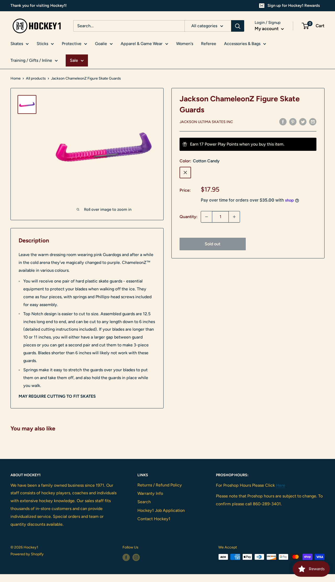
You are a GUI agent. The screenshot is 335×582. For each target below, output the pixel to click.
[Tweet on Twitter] (302, 121)
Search (144, 501)
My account (267, 28)
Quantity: (189, 216)
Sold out (212, 243)
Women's (184, 43)
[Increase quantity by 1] (234, 216)
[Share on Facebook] (283, 121)
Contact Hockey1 (153, 518)
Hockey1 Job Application (161, 510)
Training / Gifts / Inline (31, 60)
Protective (71, 43)
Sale (74, 60)
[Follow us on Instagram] (136, 557)
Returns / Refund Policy (159, 485)
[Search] (237, 26)
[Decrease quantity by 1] (206, 216)
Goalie (101, 43)
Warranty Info (150, 493)
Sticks (42, 43)
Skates (16, 43)
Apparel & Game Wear (142, 43)
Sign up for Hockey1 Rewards (293, 5)
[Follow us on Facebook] (126, 557)
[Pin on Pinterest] (293, 121)
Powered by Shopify (27, 554)
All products (36, 78)
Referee (208, 43)
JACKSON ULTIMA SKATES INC (206, 122)
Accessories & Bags (242, 43)
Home (15, 78)
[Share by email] (312, 121)
